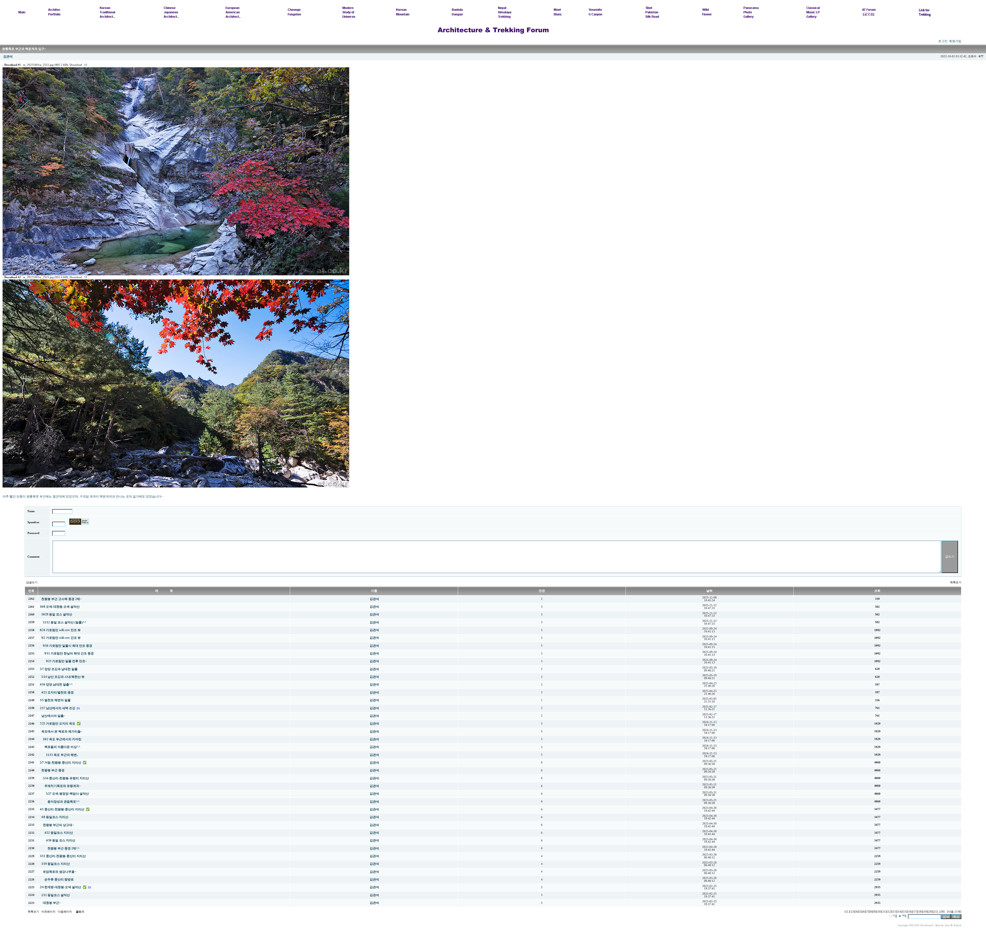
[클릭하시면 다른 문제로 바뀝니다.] (79, 521)
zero (947, 925)
